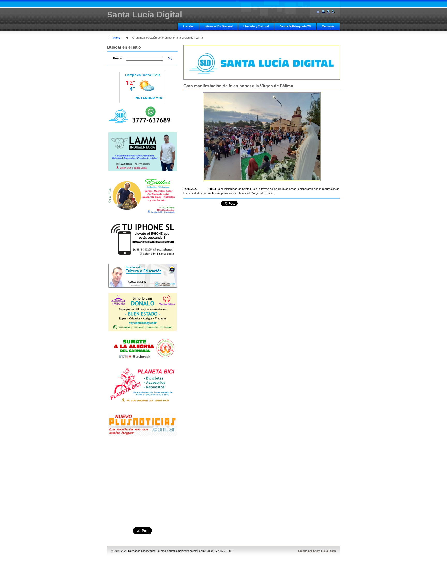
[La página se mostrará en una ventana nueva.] (262, 136)
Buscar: (118, 58)
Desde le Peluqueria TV (295, 26)
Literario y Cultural (256, 26)
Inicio (116, 37)
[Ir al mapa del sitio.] (323, 11)
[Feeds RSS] (333, 11)
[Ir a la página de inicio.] (317, 11)
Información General (219, 26)
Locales (188, 26)
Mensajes (328, 26)
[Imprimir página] (328, 11)
